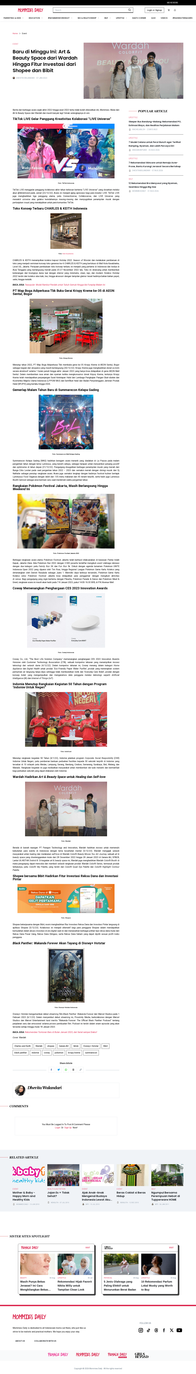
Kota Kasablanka (68, 254)
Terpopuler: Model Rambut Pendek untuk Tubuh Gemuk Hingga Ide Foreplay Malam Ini (65, 285)
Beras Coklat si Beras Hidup (131, 1194)
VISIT (87, 1248)
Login (57, 1127)
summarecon (91, 1052)
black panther (20, 1052)
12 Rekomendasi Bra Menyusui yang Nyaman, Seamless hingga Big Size (153, 185)
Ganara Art (64, 1046)
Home (15, 33)
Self (106, 18)
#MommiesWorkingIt (59, 18)
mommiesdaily (139, 191)
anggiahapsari (139, 150)
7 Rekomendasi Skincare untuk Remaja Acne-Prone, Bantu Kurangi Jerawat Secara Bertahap (155, 164)
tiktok (76, 1046)
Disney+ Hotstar (91, 1046)
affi (87, 1204)
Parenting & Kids (12, 18)
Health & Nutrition (56, 1189)
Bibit (105, 1046)
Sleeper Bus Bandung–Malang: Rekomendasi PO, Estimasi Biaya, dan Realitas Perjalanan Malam (155, 123)
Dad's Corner (139, 18)
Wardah (38, 1046)
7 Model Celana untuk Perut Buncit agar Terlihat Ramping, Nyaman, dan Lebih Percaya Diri (155, 144)
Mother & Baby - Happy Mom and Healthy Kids (24, 1196)
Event (15, 1189)
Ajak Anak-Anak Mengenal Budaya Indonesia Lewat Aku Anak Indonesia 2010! (96, 1196)
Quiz (153, 18)
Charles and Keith (22, 1046)
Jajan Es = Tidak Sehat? (58, 1194)
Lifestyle (120, 18)
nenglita (54, 1203)
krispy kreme (74, 1052)
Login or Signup (154, 10)
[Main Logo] (30, 10)
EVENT (15, 44)
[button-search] (129, 9)
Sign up (68, 1127)
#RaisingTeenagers (182, 18)
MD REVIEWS (172, 3)
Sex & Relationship (87, 18)
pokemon (59, 1052)
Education (34, 18)
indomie (35, 1052)
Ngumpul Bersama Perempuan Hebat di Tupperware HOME (165, 1196)
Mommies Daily (22, 1204)
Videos (164, 18)
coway (47, 1052)
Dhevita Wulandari (25, 78)
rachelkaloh (138, 129)
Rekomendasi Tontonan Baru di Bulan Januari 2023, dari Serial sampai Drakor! (61, 1032)
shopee (50, 1046)
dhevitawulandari (141, 170)
